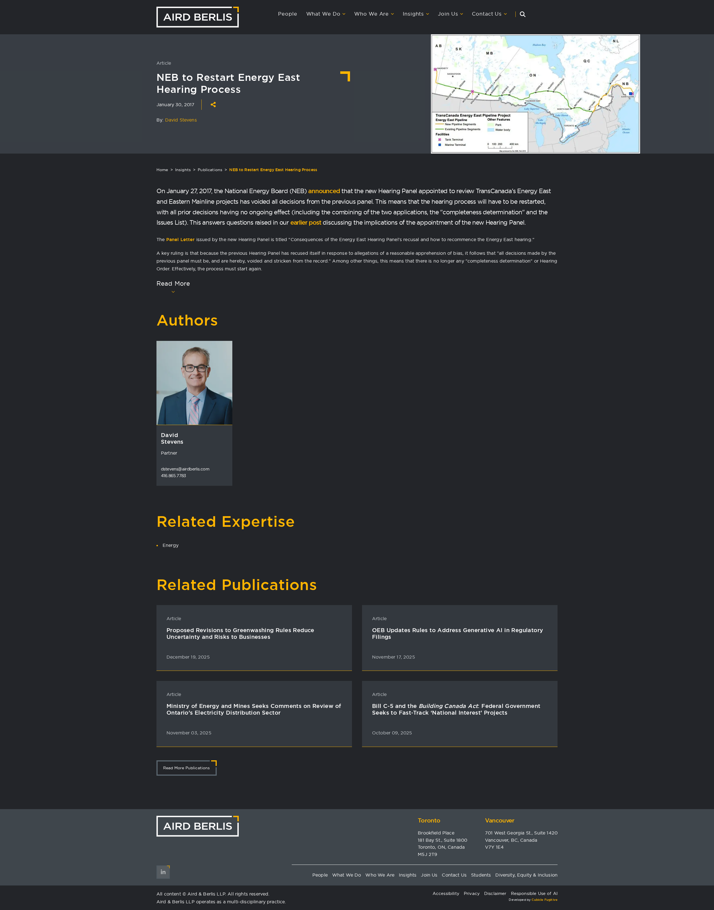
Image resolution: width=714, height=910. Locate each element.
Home (162, 169)
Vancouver (500, 820)
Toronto (429, 820)
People (287, 14)
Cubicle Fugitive (545, 900)
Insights (413, 14)
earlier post (305, 222)
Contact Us (487, 14)
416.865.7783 (173, 475)
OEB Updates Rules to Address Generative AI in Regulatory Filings (457, 633)
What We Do (323, 14)
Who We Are (371, 14)
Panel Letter (180, 239)
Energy (170, 545)
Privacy (472, 893)
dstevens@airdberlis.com (185, 469)
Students (481, 875)
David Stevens (181, 120)
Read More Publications (186, 767)
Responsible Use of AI (534, 893)
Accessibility (446, 893)
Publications (210, 169)
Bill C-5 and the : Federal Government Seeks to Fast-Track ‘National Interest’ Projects (456, 709)
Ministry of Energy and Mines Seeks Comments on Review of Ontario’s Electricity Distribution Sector (254, 709)
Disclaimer (495, 893)
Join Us (448, 14)
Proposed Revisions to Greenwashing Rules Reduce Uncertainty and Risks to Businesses (240, 633)
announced (324, 191)
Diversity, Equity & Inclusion (526, 875)
